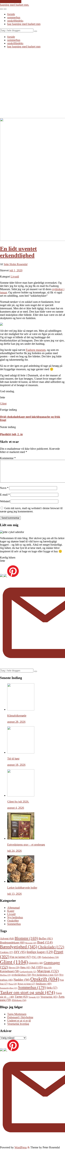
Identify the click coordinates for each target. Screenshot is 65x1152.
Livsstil (15, 276)
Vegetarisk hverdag (18, 1023)
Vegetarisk (49, 996)
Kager (10, 910)
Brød (45, 942)
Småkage (43, 983)
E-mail (5, 494)
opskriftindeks (15, 20)
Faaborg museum (36, 349)
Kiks (48, 968)
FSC (36, 957)
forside (11, 14)
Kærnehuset (9, 971)
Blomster (26, 938)
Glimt (3, 403)
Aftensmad (13, 907)
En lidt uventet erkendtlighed (18, 252)
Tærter (21, 996)
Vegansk (34, 997)
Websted (5, 501)
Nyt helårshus (15, 917)
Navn (4, 487)
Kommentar (8, 458)
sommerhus (13, 17)
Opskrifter (13, 920)
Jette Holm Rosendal (15, 264)
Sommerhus (14, 923)
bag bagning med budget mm (23, 23)
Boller (46, 938)
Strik (51, 987)
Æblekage (19, 1000)
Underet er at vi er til (19, 1020)
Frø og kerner (20, 957)
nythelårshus (21, 974)
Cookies (6, 952)
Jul (37, 967)
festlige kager (40, 952)
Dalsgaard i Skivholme (20, 1017)
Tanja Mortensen (16, 1014)
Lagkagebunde (28, 971)
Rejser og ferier (26, 984)
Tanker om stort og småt (27, 992)
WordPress (20, 1147)
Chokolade (51, 947)
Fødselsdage (50, 957)
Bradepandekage (12, 942)
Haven (14, 967)
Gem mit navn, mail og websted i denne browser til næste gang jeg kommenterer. (31, 510)
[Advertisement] (32, 83)
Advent (7, 938)
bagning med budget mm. (14, 4)
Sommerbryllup (8, 988)
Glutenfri (36, 962)
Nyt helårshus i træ (45, 974)
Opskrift (44, 979)
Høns (25, 967)
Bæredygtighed (18, 946)
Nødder (22, 979)
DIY (20, 952)
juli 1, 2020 (15, 270)
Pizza (12, 984)
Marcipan (48, 971)
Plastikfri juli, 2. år (11, 434)
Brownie (30, 943)
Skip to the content (10, 1)
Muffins (5, 975)
